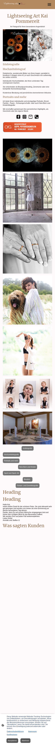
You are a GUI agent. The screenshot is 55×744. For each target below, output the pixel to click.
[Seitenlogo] (14, 3)
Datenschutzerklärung (15, 731)
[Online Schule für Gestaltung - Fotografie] (23, 133)
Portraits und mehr (11, 461)
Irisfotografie (27, 448)
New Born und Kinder (27, 467)
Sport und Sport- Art (11, 473)
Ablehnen (25, 741)
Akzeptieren (12, 741)
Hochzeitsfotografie (11, 455)
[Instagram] (24, 117)
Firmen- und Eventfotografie (27, 486)
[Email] (30, 117)
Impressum (32, 731)
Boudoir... (27, 479)
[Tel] (36, 117)
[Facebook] (18, 117)
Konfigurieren (12, 735)
